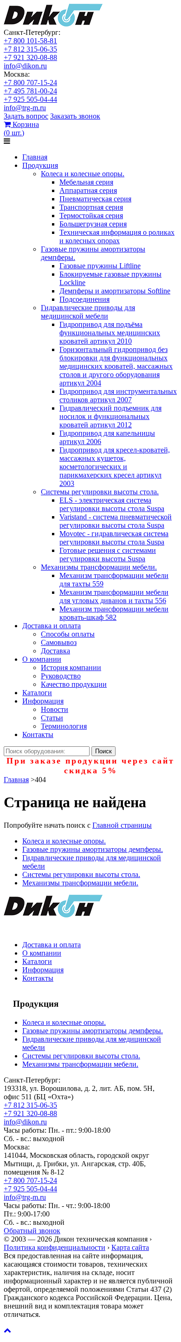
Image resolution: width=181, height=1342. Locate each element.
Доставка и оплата (51, 626)
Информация (43, 701)
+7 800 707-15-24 (30, 82)
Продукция (40, 165)
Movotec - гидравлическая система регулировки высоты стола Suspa (113, 538)
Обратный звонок (32, 1231)
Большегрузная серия (93, 224)
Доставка (55, 651)
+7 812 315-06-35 (30, 49)
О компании (41, 659)
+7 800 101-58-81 (30, 41)
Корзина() (21, 128)
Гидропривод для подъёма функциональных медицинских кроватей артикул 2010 (109, 332)
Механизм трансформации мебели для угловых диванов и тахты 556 (113, 596)
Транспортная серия (91, 207)
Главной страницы (122, 825)
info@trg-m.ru (25, 108)
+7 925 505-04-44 (30, 99)
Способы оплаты (68, 634)
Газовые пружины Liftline (100, 266)
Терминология (64, 726)
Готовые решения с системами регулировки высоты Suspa (107, 554)
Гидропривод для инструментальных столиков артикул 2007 (118, 395)
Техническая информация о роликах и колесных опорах (117, 236)
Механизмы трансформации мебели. (99, 567)
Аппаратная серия (88, 190)
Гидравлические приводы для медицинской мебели (88, 312)
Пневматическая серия (95, 199)
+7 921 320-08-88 (30, 57)
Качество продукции (74, 684)
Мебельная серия (86, 182)
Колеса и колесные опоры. (82, 174)
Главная (34, 157)
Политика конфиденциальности (54, 1247)
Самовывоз (59, 642)
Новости (54, 709)
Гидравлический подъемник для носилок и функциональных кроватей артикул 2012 (110, 416)
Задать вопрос (26, 116)
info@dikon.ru (25, 66)
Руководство (61, 676)
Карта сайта (130, 1247)
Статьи (52, 718)
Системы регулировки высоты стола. (100, 492)
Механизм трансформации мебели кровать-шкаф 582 (113, 613)
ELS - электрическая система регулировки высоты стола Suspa (111, 504)
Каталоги (37, 693)
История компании (71, 667)
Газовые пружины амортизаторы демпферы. (92, 849)
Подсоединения (84, 299)
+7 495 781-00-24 (30, 91)
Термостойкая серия (91, 215)
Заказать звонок (75, 116)
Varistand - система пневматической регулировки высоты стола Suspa (115, 521)
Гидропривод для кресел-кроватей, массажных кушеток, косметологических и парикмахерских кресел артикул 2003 (114, 466)
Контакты (37, 734)
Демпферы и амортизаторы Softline (114, 291)
